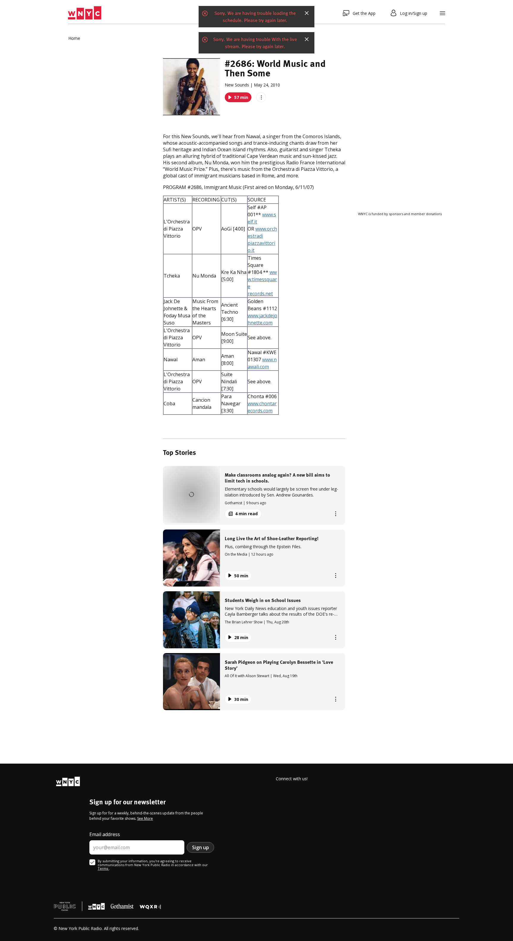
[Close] (307, 19)
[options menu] (261, 97)
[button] (254, 495)
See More (145, 818)
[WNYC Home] (84, 13)
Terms (103, 868)
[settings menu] (442, 13)
